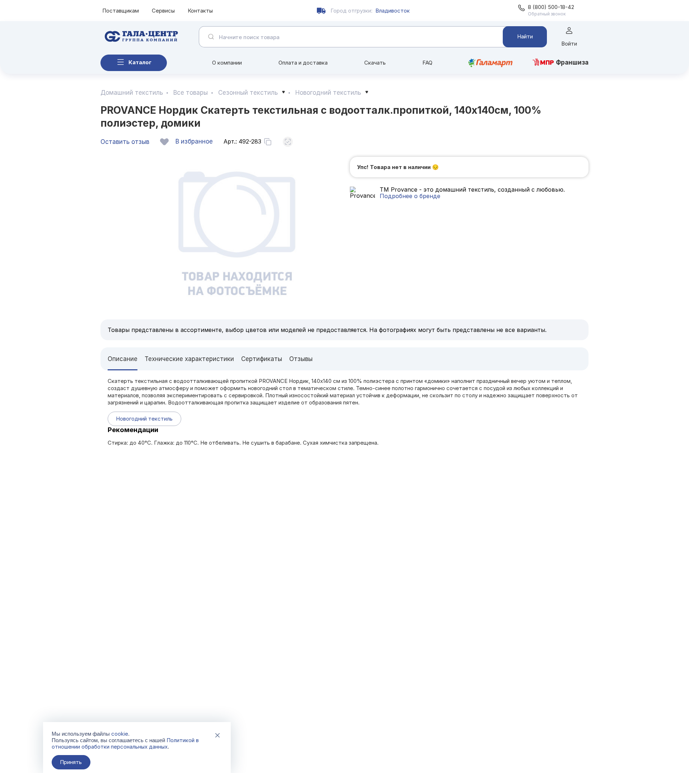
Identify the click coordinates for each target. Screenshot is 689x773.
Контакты (200, 10)
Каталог (139, 62)
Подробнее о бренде (410, 196)
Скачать (375, 62)
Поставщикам (120, 10)
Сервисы (163, 10)
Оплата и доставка (303, 62)
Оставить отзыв (124, 141)
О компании (227, 62)
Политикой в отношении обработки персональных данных (125, 743)
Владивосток (392, 10)
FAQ (427, 62)
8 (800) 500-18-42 (551, 7)
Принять (71, 762)
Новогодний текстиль (144, 418)
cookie (119, 733)
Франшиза (572, 62)
